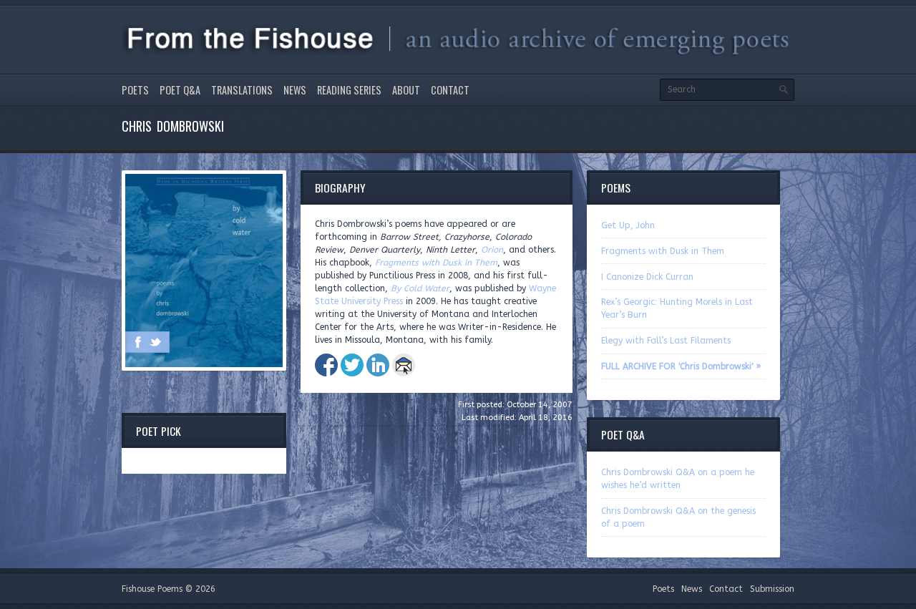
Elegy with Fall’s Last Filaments (666, 341)
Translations (242, 89)
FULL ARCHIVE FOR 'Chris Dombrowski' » (681, 366)
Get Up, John (628, 225)
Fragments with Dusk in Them (662, 251)
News (294, 89)
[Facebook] (138, 342)
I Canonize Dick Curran (647, 277)
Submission (772, 589)
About (406, 89)
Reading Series (349, 89)
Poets (135, 89)
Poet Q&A (180, 89)
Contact (450, 89)
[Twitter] (155, 342)
